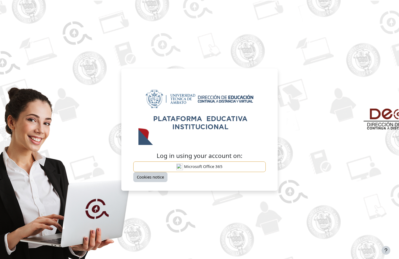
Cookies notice (150, 177)
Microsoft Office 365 (203, 166)
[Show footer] (386, 250)
